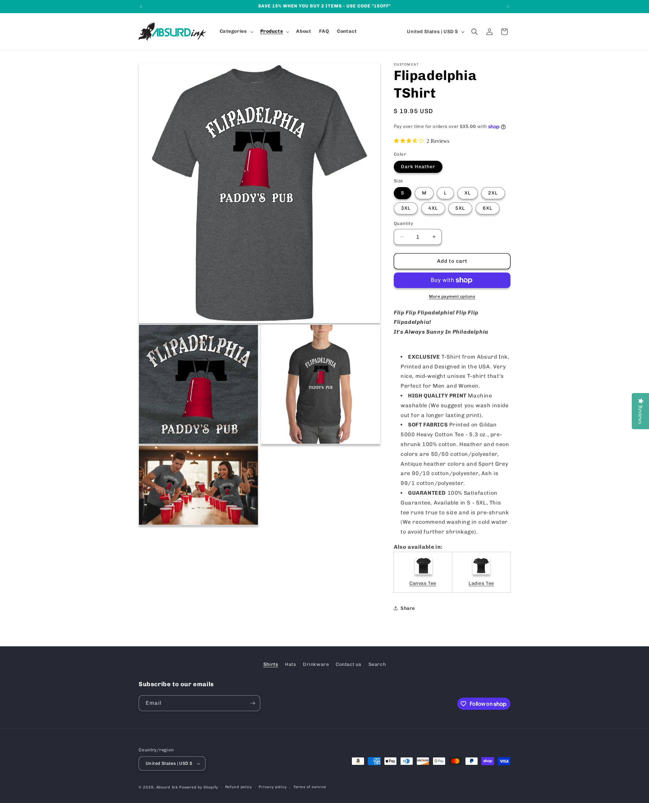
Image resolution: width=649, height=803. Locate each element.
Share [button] (408, 608)
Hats (290, 664)
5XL (460, 208)
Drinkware (316, 664)
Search (377, 664)
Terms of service (309, 787)
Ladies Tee (481, 583)
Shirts (271, 664)
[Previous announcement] (141, 6)
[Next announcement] (508, 6)
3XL (406, 208)
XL (467, 193)
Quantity (403, 223)
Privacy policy (273, 787)
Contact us (349, 664)
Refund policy (238, 787)
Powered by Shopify (198, 787)
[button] (236, 31)
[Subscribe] (252, 703)
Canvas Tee (422, 583)
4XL (433, 208)
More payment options (452, 296)
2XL (493, 193)
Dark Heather (418, 167)
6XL (487, 208)
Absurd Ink (167, 787)
